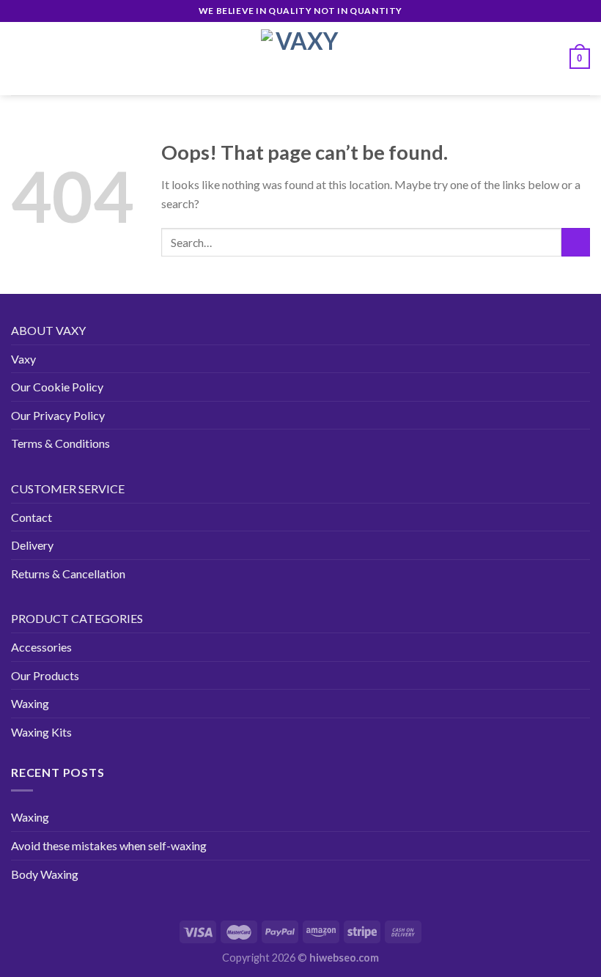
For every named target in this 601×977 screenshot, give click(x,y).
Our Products (45, 675)
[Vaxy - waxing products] (300, 58)
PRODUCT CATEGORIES (77, 618)
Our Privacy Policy (58, 415)
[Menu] (20, 58)
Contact (31, 517)
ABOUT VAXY (48, 330)
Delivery (32, 545)
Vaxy (23, 359)
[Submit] (575, 242)
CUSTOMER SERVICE (68, 488)
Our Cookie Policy (57, 387)
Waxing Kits (41, 732)
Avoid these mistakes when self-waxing (109, 845)
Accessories (41, 647)
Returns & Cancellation (68, 573)
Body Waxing (44, 874)
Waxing (30, 703)
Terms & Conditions (60, 443)
